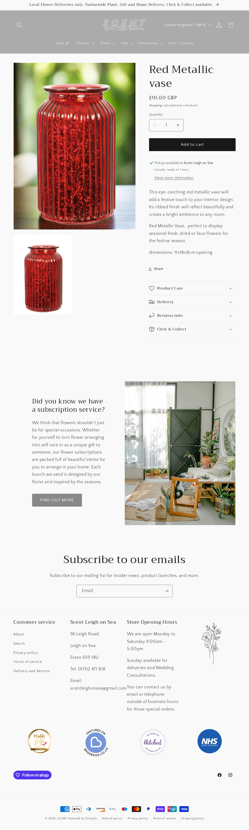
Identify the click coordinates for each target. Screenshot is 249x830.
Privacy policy (25, 653)
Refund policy (112, 818)
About (18, 634)
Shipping (155, 105)
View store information (174, 178)
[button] (19, 25)
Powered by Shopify (82, 818)
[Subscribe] (166, 591)
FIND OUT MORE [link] (57, 500)
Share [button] (158, 269)
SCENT (62, 818)
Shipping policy (192, 818)
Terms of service (27, 662)
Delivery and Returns (31, 671)
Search (19, 643)
